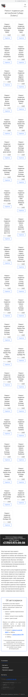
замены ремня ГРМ (17, 634)
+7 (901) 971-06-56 (21, 1)
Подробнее (7, 38)
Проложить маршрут (7, 670)
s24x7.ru (22, 694)
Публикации (5, 667)
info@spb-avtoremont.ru (7, 688)
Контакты (5, 665)
